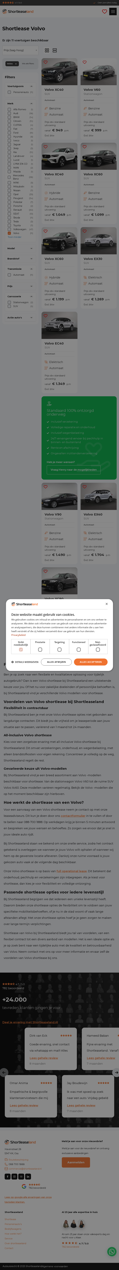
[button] (24, 662)
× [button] (106, 604)
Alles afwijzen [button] (56, 661)
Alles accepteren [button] (91, 661)
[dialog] (59, 635)
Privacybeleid (18, 634)
